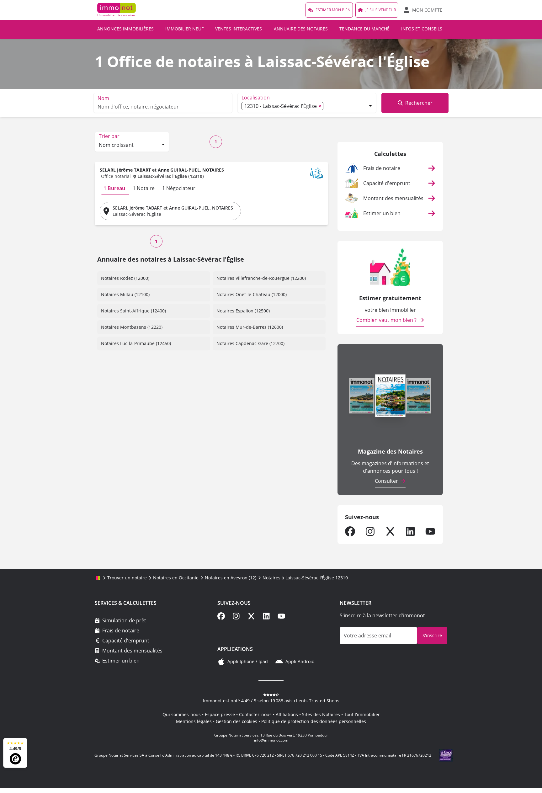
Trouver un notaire (127, 578)
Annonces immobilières (125, 29)
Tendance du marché (364, 29)
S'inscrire (432, 635)
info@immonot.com (271, 740)
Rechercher (419, 102)
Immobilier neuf (184, 29)
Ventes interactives (238, 29)
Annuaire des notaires (301, 29)
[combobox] (132, 145)
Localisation (256, 97)
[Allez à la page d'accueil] (98, 578)
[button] (211, 174)
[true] (350, 531)
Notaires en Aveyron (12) (230, 578)
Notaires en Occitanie (176, 578)
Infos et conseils (421, 29)
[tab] (114, 188)
